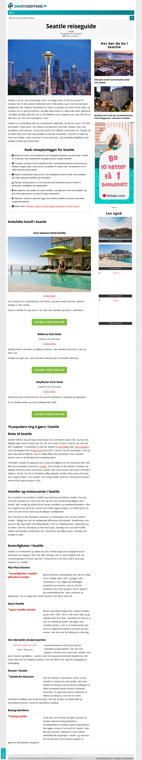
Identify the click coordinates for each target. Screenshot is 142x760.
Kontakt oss (118, 758)
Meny (12, 12)
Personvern (128, 758)
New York (37, 450)
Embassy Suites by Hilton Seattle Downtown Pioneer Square (53, 206)
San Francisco (82, 447)
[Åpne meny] (131, 12)
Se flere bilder (49, 295)
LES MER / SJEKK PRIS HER (49, 322)
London (43, 466)
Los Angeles (63, 447)
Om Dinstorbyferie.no (105, 758)
